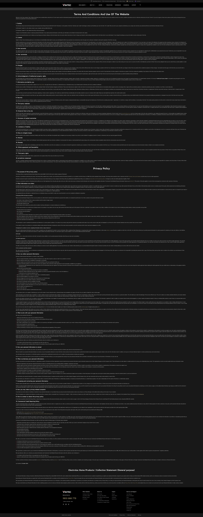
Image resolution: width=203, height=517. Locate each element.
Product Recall (129, 507)
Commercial (129, 508)
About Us (99, 491)
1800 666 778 (69, 498)
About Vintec (99, 494)
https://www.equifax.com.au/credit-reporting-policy (32, 412)
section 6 (39, 459)
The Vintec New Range (101, 495)
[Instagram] (66, 504)
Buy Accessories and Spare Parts (133, 503)
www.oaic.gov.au (140, 394)
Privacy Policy (41, 84)
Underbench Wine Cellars (87, 494)
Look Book (114, 497)
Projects (113, 494)
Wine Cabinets (86, 491)
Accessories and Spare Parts (110, 1)
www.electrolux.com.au (126, 113)
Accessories (85, 498)
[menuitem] (83, 5)
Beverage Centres (86, 497)
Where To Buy (122, 1)
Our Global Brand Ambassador (103, 500)
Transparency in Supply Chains (103, 502)
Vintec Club (131, 1)
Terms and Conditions (113, 515)
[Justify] (140, 5)
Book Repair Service (97, 1)
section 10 (132, 181)
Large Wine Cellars (86, 495)
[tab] (111, 501)
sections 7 (56, 459)
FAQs (128, 497)
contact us (108, 230)
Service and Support (131, 491)
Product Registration (130, 498)
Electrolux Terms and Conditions (135, 176)
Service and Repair (130, 495)
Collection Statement (131, 515)
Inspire (113, 491)
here (45, 306)
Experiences (114, 498)
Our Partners (99, 498)
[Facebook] (64, 504)
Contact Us (129, 510)
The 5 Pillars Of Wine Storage (103, 497)
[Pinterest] (69, 504)
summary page (84, 306)
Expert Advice (114, 495)
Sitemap (139, 515)
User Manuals (129, 494)
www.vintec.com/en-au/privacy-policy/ (97, 178)
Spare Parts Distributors (131, 505)
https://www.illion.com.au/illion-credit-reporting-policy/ (42, 413)
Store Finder (129, 502)
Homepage (65, 8)
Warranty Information (131, 500)
